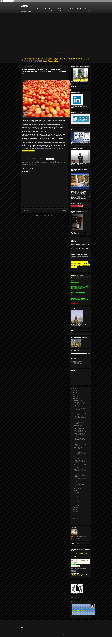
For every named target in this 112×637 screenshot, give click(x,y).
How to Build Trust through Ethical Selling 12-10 (80, 449)
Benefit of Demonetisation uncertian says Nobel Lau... (80, 480)
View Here (73, 257)
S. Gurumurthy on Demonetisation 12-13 (80, 431)
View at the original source (28, 150)
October (76, 490)
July (75, 494)
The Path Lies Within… (78, 363)
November (77, 488)
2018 (74, 394)
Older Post (64, 210)
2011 (74, 518)
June (75, 496)
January (76, 507)
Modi (30, 162)
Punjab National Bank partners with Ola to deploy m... (79, 461)
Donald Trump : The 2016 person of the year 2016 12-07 (80, 466)
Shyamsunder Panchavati (79, 536)
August (76, 492)
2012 (74, 516)
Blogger (63, 634)
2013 (74, 514)
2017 (74, 396)
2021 (74, 390)
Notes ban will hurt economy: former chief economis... (80, 444)
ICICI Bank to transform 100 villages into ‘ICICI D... (80, 471)
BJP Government (44, 161)
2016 (74, 398)
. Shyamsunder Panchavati (31, 161)
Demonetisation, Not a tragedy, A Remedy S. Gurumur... (80, 422)
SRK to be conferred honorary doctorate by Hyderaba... (80, 413)
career (25, 5)
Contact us (74, 332)
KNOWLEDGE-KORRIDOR (32, 61)
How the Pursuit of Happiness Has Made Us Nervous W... (80, 453)
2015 (74, 509)
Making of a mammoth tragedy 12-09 (79, 457)
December (77, 400)
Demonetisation (52, 161)
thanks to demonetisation (31, 164)
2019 (74, 392)
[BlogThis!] (48, 159)
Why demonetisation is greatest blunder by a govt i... (79, 404)
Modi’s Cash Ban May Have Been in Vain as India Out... (79, 408)
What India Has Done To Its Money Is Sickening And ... (80, 417)
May (75, 499)
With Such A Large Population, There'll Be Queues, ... (80, 485)
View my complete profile (77, 538)
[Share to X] (50, 159)
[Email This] (47, 159)
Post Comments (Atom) (47, 215)
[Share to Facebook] (51, 159)
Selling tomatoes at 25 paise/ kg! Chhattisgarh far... (80, 435)
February (76, 505)
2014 (74, 511)
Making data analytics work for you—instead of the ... (80, 475)
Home (44, 210)
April (75, 501)
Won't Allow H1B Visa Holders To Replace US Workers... (80, 439)
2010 (74, 520)
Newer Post (25, 210)
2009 (74, 522)
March (76, 503)
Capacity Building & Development (60, 52)
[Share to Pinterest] (53, 159)
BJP (39, 161)
